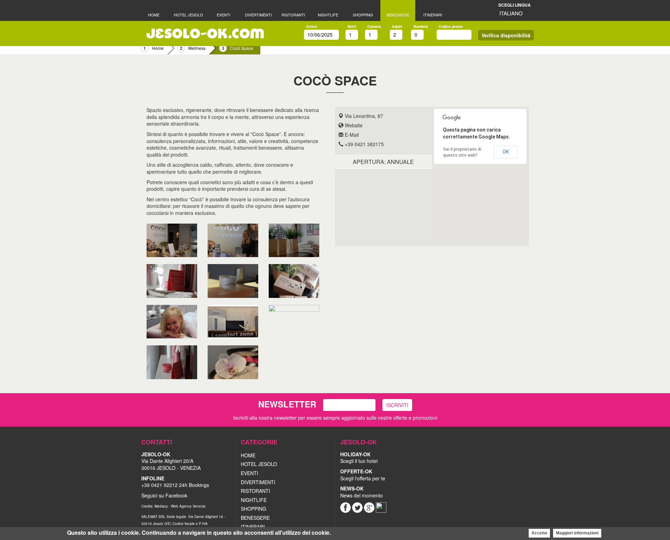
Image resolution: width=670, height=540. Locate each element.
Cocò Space (241, 48)
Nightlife (328, 14)
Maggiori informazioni (577, 533)
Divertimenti (258, 14)
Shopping (363, 14)
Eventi (223, 14)
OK (505, 152)
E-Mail (351, 134)
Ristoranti (293, 14)
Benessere (398, 14)
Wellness (197, 48)
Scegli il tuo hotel (359, 460)
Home (153, 14)
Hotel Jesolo (188, 14)
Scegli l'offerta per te (362, 475)
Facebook (176, 495)
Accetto (539, 533)
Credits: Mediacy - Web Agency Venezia (173, 506)
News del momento (361, 492)
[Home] (205, 33)
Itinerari (432, 14)
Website (353, 125)
